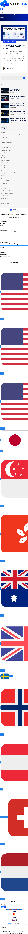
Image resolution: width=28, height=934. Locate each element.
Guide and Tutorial (6, 160)
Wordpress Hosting (6, 198)
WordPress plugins (6, 203)
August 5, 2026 (13, 92)
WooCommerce (5, 190)
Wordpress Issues (6, 201)
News (3, 168)
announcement (5, 140)
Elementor (4, 157)
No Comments (19, 68)
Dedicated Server (6, 152)
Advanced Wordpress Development (10, 135)
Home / (2, 17)
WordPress (4, 195)
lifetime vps (4, 162)
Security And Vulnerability (9, 41)
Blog (1, 20)
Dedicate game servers (7, 150)
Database (4, 145)
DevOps (4, 155)
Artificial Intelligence (7, 142)
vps (2, 178)
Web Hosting (5, 183)
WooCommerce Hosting (7, 193)
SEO (2, 175)
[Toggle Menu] (1, 9)
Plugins (3, 170)
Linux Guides (5, 165)
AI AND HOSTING (6, 137)
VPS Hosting (5, 180)
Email (2, 904)
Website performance (7, 185)
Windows (4, 188)
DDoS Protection (6, 147)
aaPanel (3, 132)
